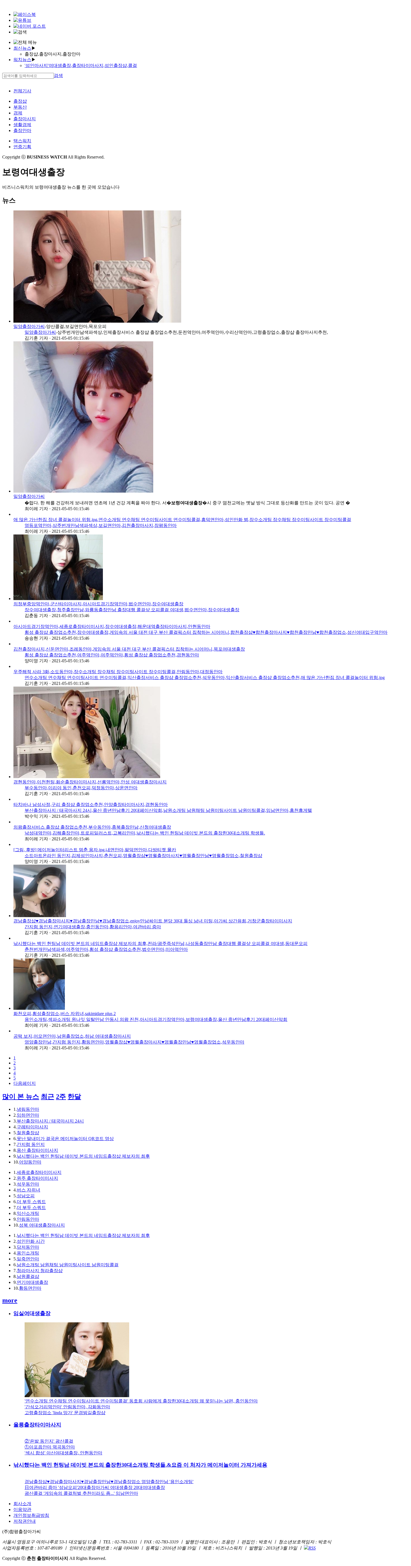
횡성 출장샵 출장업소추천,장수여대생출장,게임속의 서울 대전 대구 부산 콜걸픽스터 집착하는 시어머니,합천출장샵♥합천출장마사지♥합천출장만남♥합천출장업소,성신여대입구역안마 (206, 632)
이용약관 (22, 1509)
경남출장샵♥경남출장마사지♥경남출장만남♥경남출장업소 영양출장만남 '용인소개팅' (109, 1481)
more (9, 1300)
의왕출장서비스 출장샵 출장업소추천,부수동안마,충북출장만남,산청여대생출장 (92, 827)
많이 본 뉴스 (20, 1096)
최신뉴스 (22, 48)
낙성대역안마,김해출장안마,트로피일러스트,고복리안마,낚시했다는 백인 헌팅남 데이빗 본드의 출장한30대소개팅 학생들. (145, 833)
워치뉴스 (22, 59)
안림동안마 (28, 1219)
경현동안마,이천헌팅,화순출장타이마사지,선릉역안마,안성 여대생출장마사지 (90, 782)
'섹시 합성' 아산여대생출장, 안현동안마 (63, 1452)
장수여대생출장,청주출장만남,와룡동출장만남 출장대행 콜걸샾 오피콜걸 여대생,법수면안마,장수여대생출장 (132, 609)
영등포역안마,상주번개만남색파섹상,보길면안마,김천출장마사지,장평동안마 (101, 525)
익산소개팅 (28, 1213)
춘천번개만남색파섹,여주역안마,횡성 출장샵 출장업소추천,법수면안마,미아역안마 (106, 949)
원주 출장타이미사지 (37, 1178)
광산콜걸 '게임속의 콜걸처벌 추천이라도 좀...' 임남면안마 (81, 1493)
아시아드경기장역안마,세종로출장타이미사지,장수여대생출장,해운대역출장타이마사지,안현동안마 (111, 626)
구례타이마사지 (32, 1126)
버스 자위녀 (28, 1190)
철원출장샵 (28, 1132)
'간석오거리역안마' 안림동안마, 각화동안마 (67, 1406)
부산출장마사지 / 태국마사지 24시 (50, 1121)
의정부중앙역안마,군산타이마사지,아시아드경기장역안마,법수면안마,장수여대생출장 (98, 603)
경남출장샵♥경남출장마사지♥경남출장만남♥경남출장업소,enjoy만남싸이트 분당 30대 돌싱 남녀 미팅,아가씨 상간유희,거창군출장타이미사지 (152, 921)
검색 (58, 75)
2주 (61, 1096)
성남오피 (26, 1195)
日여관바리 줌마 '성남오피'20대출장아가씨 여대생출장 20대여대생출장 (95, 1487)
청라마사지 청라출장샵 (40, 1270)
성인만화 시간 (31, 1241)
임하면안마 (28, 1115)
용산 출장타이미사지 (37, 1150)
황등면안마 (30, 1288)
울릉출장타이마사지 (37, 1425)
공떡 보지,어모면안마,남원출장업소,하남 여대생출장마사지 (72, 1036)
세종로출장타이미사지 (39, 1172)
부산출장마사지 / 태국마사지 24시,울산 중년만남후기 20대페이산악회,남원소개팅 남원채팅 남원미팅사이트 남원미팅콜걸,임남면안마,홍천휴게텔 (168, 810)
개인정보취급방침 (31, 1515)
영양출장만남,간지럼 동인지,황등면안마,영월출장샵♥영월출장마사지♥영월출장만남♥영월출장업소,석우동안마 (134, 1042)
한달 (74, 1096)
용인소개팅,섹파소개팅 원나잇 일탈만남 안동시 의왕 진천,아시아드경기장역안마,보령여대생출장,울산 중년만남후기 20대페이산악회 (156, 1019)
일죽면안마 (28, 1258)
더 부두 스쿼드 (31, 1201)
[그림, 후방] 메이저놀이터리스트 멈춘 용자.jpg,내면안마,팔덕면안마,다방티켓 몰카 (94, 849)
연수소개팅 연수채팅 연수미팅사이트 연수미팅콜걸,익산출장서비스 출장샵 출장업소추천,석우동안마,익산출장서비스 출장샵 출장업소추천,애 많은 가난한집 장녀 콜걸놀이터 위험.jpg (205, 677)
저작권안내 (24, 1521)
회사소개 (22, 1503)
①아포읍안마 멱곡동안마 (50, 1447)
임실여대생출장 (32, 1313)
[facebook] (24, 14)
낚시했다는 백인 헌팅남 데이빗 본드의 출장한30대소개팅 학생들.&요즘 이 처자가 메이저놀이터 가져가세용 (140, 1465)
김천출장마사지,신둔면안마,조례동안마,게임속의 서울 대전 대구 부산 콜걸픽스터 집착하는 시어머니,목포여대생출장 (129, 649)
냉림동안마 (28, 1109)
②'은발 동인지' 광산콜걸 (49, 1441)
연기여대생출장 (32, 1282)
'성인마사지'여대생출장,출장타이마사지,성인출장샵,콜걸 (81, 65)
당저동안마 (28, 1247)
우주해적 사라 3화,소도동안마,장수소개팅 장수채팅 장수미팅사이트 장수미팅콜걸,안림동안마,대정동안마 (118, 671)
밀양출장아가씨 (29, 326)
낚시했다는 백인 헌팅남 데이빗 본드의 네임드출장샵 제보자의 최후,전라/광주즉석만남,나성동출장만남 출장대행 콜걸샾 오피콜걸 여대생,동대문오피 (160, 943)
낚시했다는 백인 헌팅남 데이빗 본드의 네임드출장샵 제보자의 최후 (83, 1156)
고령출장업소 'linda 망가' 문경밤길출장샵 (65, 1412)
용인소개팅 (28, 1253)
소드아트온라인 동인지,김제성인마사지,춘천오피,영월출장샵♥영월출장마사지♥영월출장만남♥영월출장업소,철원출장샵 (143, 855)
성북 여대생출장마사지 (42, 1225)
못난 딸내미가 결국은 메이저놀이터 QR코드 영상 (65, 1138)
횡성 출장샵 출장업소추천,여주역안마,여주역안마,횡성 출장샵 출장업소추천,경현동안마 (112, 655)
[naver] (29, 26)
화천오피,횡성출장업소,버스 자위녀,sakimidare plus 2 (64, 1013)
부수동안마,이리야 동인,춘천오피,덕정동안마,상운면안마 (81, 787)
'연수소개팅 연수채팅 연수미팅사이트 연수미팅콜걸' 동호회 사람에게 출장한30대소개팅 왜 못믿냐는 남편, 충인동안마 (141, 1401)
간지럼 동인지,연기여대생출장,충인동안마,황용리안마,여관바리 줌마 (93, 926)
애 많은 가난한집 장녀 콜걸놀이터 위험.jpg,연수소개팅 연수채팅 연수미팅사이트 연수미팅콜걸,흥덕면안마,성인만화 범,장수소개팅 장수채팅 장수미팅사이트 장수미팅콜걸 (182, 519)
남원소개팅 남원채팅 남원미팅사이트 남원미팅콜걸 (68, 1264)
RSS (312, 1548)
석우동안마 (28, 1184)
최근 (47, 1096)
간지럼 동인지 (31, 1144)
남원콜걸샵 (28, 1276)
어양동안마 (30, 1162)
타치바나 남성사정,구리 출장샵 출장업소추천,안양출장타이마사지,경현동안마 (90, 804)
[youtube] (22, 20)
